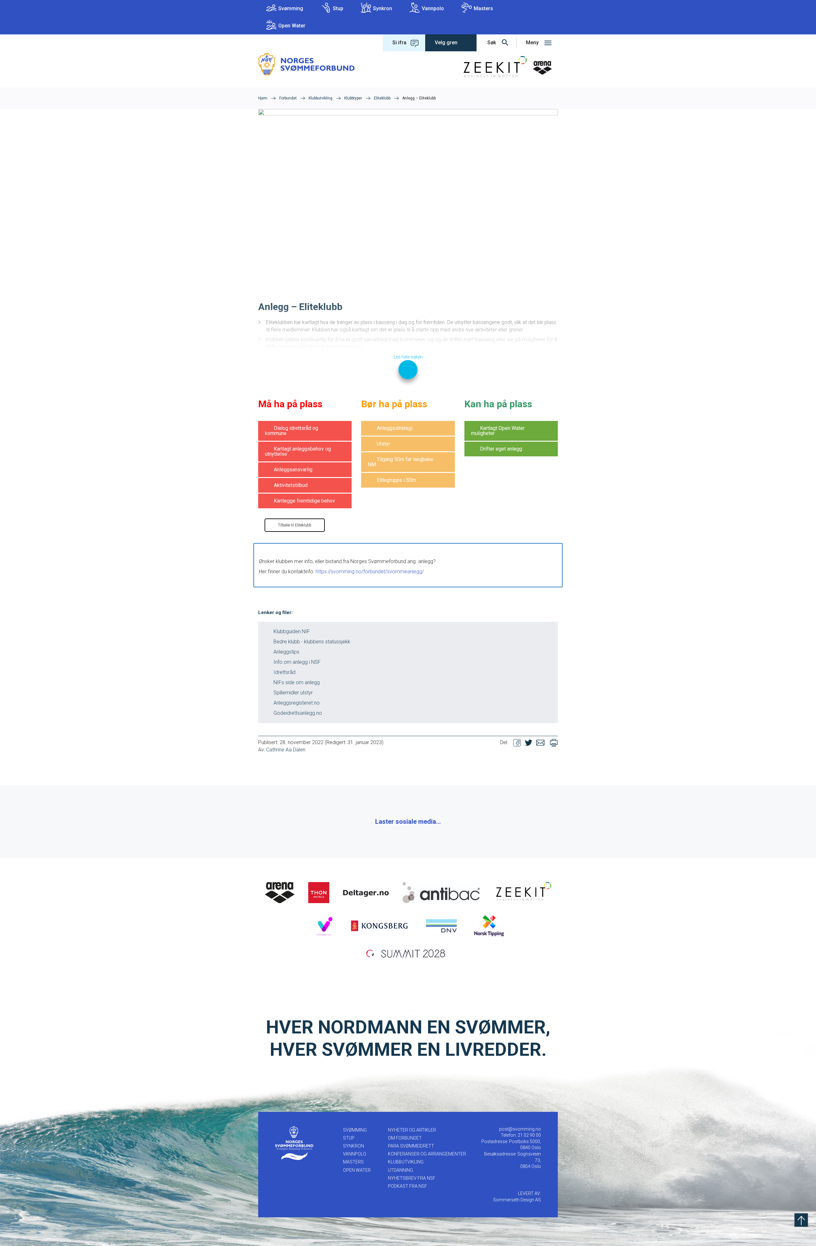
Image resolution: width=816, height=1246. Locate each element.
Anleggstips (286, 652)
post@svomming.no (520, 1129)
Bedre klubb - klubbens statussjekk (311, 642)
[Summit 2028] (408, 952)
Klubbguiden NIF (291, 631)
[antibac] (441, 892)
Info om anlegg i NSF (297, 662)
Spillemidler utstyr (293, 693)
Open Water (291, 26)
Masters (483, 8)
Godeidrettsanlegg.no (297, 713)
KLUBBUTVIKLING (406, 1161)
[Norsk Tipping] (489, 925)
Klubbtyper (353, 98)
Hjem (262, 98)
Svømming (290, 8)
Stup (338, 8)
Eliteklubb (382, 98)
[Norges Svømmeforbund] (306, 64)
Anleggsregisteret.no (296, 703)
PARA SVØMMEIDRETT (411, 1145)
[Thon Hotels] (318, 892)
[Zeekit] (522, 892)
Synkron (382, 8)
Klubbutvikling (320, 98)
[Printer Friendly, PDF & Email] (554, 742)
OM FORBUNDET (405, 1138)
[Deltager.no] (366, 892)
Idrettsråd (284, 672)
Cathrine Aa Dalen (285, 750)
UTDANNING (400, 1170)
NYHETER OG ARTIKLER (412, 1130)
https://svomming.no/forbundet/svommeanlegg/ (370, 572)
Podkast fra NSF (407, 1186)
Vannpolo (433, 8)
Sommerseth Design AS (517, 1199)
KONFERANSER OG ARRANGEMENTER (427, 1153)
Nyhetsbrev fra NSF (411, 1178)
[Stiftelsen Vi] (324, 925)
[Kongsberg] (379, 925)
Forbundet (288, 98)
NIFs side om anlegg (296, 682)
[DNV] (441, 925)
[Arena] (280, 892)
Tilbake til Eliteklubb (294, 525)
